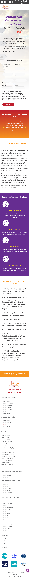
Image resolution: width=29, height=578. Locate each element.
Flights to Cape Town (6, 503)
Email (16, 85)
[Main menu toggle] (26, 7)
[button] (3, 128)
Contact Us (4, 547)
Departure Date (6, 72)
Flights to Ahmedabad (7, 403)
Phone (4, 85)
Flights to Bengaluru (6, 409)
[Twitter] (7, 2)
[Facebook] (5, 2)
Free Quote (4, 543)
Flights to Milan (5, 513)
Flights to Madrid (5, 490)
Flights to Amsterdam (7, 530)
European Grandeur (6, 439)
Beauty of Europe (5, 435)
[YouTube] (10, 2)
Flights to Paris (5, 477)
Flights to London (6, 475)
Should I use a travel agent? (13, 319)
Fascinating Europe (6, 446)
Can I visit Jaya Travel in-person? (15, 330)
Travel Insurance (5, 545)
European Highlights (6, 441)
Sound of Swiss (5, 462)
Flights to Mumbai (6, 413)
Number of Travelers (17, 65)
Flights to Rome (5, 509)
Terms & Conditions (10, 572)
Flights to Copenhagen (7, 492)
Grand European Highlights (8, 448)
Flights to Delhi (5, 411)
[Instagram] (12, 2)
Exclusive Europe (5, 443)
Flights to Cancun (5, 501)
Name (4, 78)
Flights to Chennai (6, 407)
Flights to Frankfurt (6, 522)
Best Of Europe (5, 437)
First (3, 82)
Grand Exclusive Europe (7, 450)
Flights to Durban (5, 505)
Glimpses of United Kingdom (8, 456)
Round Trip (7, 64)
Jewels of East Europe (7, 458)
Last (16, 82)
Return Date (18, 72)
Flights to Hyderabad (6, 405)
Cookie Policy (20, 572)
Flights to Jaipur (5, 401)
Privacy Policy (14, 574)
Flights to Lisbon (5, 486)
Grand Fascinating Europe (7, 452)
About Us (3, 539)
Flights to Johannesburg (7, 507)
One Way (6, 66)
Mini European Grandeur (7, 466)
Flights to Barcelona (6, 488)
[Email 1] (2, 2)
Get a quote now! (8, 104)
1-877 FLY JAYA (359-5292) (21, 2)
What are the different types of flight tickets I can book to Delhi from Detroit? (14, 291)
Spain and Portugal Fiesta (8, 464)
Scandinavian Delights (7, 460)
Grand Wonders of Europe (7, 454)
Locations (4, 541)
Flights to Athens (5, 528)
